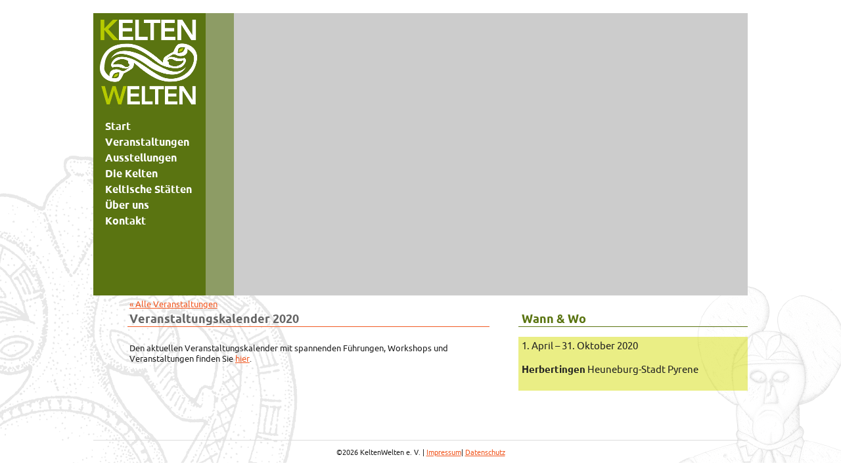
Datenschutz (485, 452)
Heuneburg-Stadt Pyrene (610, 369)
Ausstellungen (141, 157)
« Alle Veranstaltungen (173, 304)
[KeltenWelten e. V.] (148, 66)
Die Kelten (131, 173)
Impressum (443, 452)
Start (118, 126)
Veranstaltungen (147, 142)
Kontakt (125, 221)
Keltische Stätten (148, 189)
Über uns (127, 205)
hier (242, 358)
